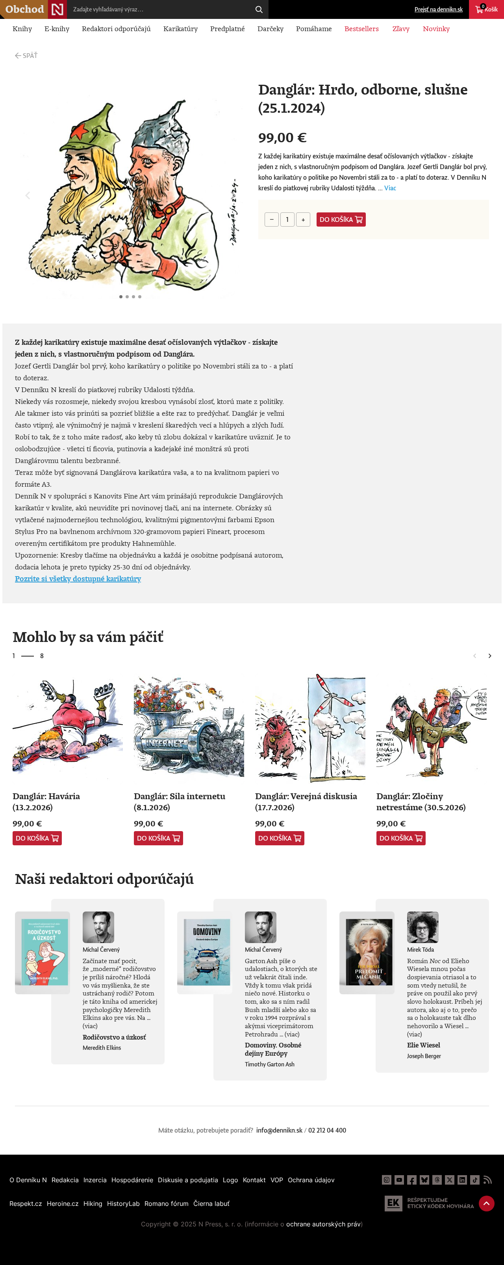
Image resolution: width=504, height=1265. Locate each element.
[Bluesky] (424, 1180)
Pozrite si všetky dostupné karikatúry (78, 578)
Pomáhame (314, 28)
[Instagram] (386, 1180)
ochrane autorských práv (323, 1224)
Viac (390, 188)
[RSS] (487, 1180)
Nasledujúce (233, 195)
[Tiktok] (475, 1180)
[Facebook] (412, 1180)
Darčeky (271, 28)
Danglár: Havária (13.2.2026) (46, 801)
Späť (30, 55)
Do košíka (336, 219)
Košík (490, 8)
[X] (449, 1180)
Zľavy (401, 28)
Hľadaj (259, 9)
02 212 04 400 (327, 1130)
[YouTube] (399, 1180)
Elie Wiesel (423, 1045)
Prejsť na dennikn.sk (439, 9)
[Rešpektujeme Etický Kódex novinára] (429, 1203)
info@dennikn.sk (279, 1130)
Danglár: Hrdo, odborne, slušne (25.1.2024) (120, 296)
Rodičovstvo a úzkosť (114, 1037)
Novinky (436, 28)
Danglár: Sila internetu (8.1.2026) (179, 801)
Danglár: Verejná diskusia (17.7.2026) (306, 801)
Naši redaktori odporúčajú (104, 878)
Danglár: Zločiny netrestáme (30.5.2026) (421, 801)
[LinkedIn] (462, 1180)
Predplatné (227, 28)
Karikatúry (180, 28)
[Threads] (437, 1180)
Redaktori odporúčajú (116, 28)
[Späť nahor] (487, 1203)
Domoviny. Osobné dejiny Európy (273, 1049)
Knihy (22, 28)
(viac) (90, 1025)
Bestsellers (362, 28)
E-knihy (56, 28)
